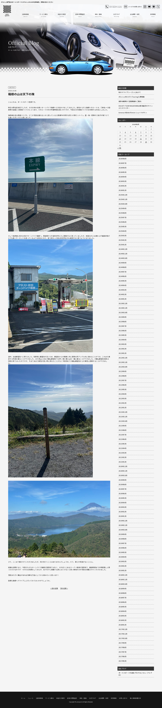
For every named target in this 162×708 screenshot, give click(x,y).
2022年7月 (123, 380)
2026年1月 (123, 190)
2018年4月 (123, 611)
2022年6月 (123, 385)
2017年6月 (123, 656)
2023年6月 (123, 330)
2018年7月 (123, 598)
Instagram (145, 6)
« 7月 (119, 148)
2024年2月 (123, 294)
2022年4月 (123, 394)
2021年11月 (123, 416)
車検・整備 (98, 15)
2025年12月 (123, 195)
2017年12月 (123, 629)
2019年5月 (123, 552)
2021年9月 (123, 426)
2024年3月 (123, 290)
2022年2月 (123, 403)
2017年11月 (123, 634)
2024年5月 (123, 281)
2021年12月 (123, 412)
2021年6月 (123, 439)
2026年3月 (123, 181)
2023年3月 (123, 344)
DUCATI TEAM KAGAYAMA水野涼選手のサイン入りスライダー (136, 107)
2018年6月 (123, 602)
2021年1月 (123, 462)
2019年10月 (123, 530)
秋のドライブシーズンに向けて (130, 92)
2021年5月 (123, 444)
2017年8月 (123, 647)
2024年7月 (123, 272)
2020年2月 (123, 512)
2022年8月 (123, 376)
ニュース (30, 698)
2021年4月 (123, 448)
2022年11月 (123, 362)
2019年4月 (123, 557)
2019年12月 (123, 521)
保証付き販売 (62, 15)
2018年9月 (123, 588)
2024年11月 (123, 254)
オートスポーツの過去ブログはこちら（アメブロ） (135, 674)
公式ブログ (116, 15)
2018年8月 (123, 593)
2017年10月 (123, 638)
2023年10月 (123, 312)
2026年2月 (123, 186)
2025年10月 (123, 204)
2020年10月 (123, 475)
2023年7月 (123, 326)
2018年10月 (123, 584)
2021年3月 (123, 453)
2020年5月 (123, 498)
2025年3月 (123, 235)
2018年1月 (123, 625)
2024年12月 (123, 249)
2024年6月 (123, 276)
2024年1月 (123, 299)
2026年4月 (123, 177)
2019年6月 (123, 548)
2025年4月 (123, 231)
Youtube (149, 6)
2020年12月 (123, 466)
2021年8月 (123, 430)
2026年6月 (123, 168)
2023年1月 (123, 353)
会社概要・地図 (134, 15)
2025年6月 (123, 222)
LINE (154, 6)
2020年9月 (123, 480)
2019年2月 (123, 566)
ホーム (10, 50)
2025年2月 (123, 240)
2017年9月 (123, 643)
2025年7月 (123, 217)
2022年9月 (123, 371)
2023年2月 (123, 349)
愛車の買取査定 (80, 15)
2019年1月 (123, 570)
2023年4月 (123, 340)
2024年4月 (123, 285)
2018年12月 (123, 575)
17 (120, 139)
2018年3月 (123, 616)
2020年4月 (123, 502)
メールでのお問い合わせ (135, 7)
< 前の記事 (54, 588)
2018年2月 (123, 620)
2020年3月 (123, 507)
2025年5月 (123, 226)
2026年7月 (123, 163)
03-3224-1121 (115, 6)
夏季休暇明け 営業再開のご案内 (130, 101)
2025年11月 (123, 199)
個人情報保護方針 (135, 698)
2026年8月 (123, 159)
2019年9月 (123, 534)
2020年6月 (123, 493)
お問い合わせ (123, 698)
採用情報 (152, 15)
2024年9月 (123, 263)
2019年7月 (123, 543)
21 (141, 139)
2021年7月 (123, 435)
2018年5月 (123, 607)
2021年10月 (123, 421)
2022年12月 (123, 358)
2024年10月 (123, 258)
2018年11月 (123, 579)
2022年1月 (123, 407)
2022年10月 (123, 367)
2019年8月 (123, 539)
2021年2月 (123, 457)
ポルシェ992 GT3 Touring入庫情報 (132, 97)
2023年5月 (123, 335)
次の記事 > (64, 588)
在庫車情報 (25, 15)
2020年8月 (123, 484)
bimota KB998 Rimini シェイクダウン (133, 112)
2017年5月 (123, 661)
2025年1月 (123, 245)
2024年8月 (123, 267)
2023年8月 (123, 321)
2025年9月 (123, 208)
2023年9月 (123, 317)
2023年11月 (123, 308)
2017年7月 (123, 652)
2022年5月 (123, 389)
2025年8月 (123, 213)
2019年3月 (123, 561)
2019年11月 (123, 525)
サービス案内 (43, 15)
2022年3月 (123, 398)
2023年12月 (123, 303)
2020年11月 (123, 471)
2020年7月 (123, 489)
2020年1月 (123, 516)
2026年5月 (123, 172)
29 (146, 142)
